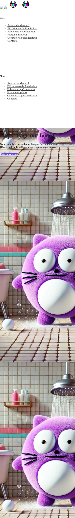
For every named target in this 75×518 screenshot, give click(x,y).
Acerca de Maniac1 (18, 25)
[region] (37, 29)
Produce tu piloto (17, 34)
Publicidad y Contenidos (21, 31)
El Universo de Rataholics (22, 28)
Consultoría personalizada (22, 37)
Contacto (12, 40)
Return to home (9, 154)
